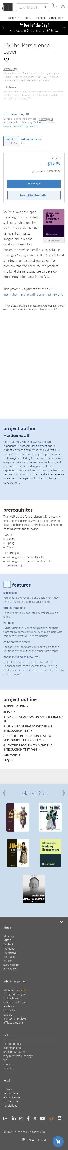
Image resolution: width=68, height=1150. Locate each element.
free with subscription (34, 195)
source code (10, 1101)
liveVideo (8, 948)
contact (7, 1064)
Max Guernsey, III (16, 114)
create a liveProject (14, 1002)
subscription (56, 18)
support (7, 1068)
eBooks (7, 961)
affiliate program (13, 1022)
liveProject (9, 952)
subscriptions (11, 965)
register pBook (12, 1044)
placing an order (12, 1048)
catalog (11, 18)
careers (7, 1014)
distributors (10, 1010)
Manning (8, 936)
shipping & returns (14, 1052)
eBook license (11, 1097)
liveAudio (9, 957)
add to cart (34, 184)
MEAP (28, 18)
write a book (10, 998)
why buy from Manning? (18, 1056)
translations (10, 1105)
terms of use (10, 1093)
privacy (7, 1089)
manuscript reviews (14, 1018)
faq (5, 1060)
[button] (3, 28)
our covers (9, 969)
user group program (15, 994)
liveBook (40, 18)
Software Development (25, 126)
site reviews (14, 990)
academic (9, 1006)
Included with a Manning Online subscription (29, 122)
